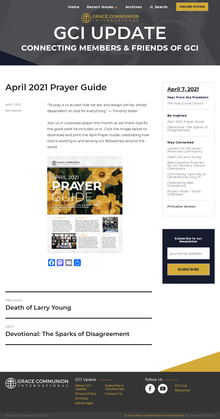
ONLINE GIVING (192, 6)
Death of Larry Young (184, 157)
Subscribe (188, 269)
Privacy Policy (85, 393)
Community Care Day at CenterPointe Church (186, 176)
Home (73, 7)
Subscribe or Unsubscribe (114, 387)
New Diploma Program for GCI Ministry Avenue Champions (186, 165)
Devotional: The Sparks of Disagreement (187, 129)
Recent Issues (100, 7)
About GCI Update (83, 387)
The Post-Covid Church (185, 103)
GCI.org (180, 385)
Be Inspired (13, 110)
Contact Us (113, 393)
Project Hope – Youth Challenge (184, 193)
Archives (133, 7)
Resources (182, 390)
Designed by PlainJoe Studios (27, 415)
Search (161, 7)
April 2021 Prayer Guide (185, 121)
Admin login (84, 403)
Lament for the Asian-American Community (185, 150)
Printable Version (181, 206)
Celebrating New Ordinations (180, 184)
